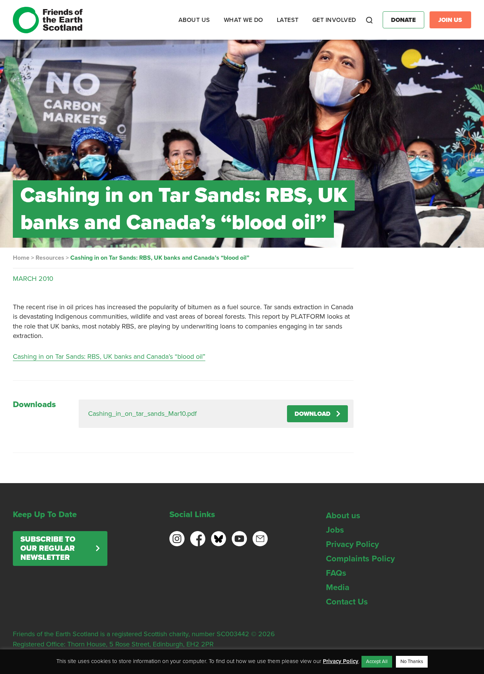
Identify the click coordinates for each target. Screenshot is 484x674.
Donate (403, 20)
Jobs (335, 530)
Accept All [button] (377, 662)
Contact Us (347, 602)
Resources (50, 258)
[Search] (369, 20)
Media (337, 587)
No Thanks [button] (411, 662)
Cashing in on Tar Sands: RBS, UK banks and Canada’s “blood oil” (109, 356)
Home (21, 258)
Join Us (450, 20)
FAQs (336, 573)
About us (343, 516)
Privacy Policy (352, 544)
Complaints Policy (360, 559)
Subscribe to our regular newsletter (47, 548)
